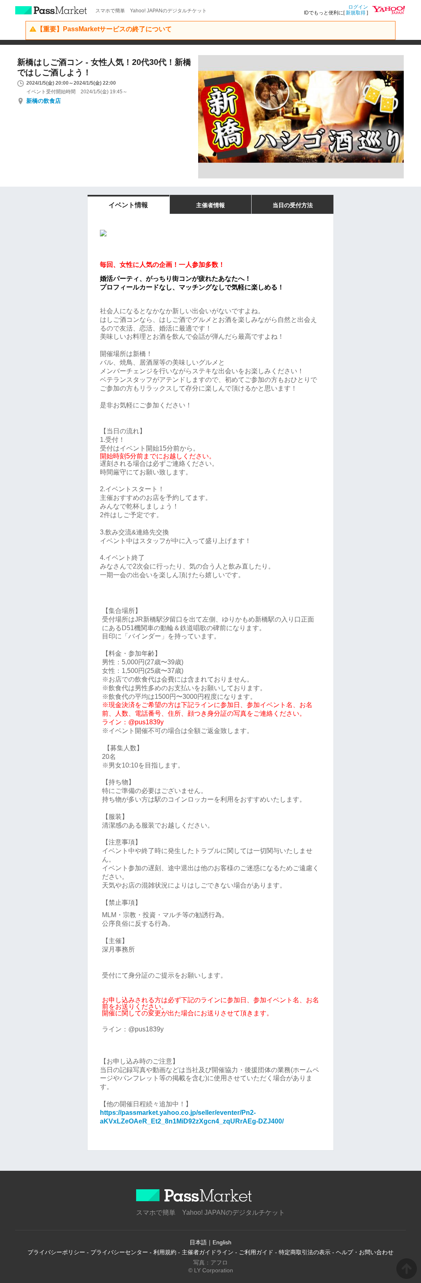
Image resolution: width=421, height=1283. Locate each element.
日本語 (198, 1242)
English (222, 1242)
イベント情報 (128, 204)
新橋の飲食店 (43, 100)
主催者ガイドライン (208, 1252)
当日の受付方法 (293, 205)
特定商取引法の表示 (305, 1252)
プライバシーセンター (119, 1252)
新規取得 (355, 13)
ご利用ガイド (256, 1252)
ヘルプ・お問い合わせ (364, 1252)
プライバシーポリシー (56, 1252)
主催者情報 (210, 205)
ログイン (358, 7)
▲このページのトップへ (406, 1268)
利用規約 (164, 1252)
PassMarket (51, 10)
